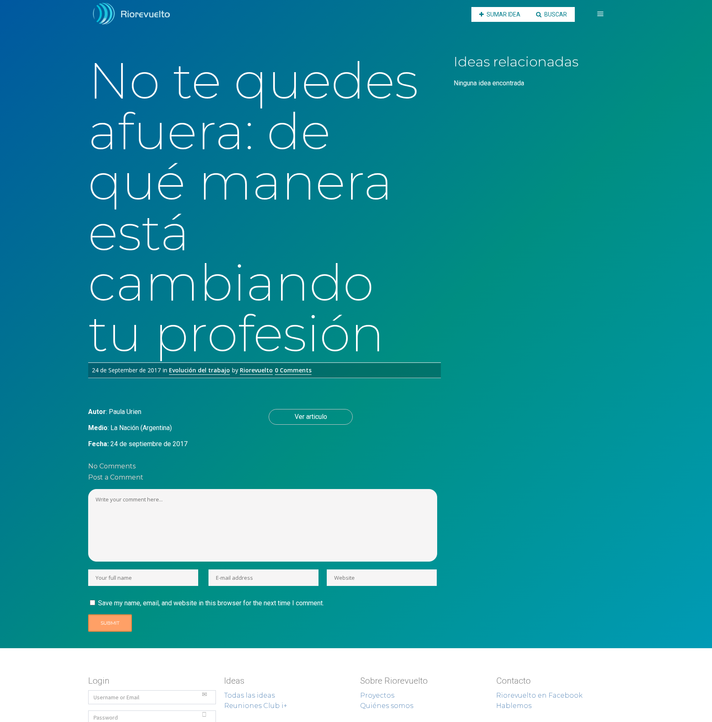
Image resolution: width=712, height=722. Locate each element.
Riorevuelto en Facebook (539, 695)
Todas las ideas (249, 695)
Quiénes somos (386, 706)
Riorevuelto (256, 370)
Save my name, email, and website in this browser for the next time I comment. (211, 603)
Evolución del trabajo (199, 370)
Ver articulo (311, 417)
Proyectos (377, 695)
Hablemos (514, 706)
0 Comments (293, 370)
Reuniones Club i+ (255, 706)
